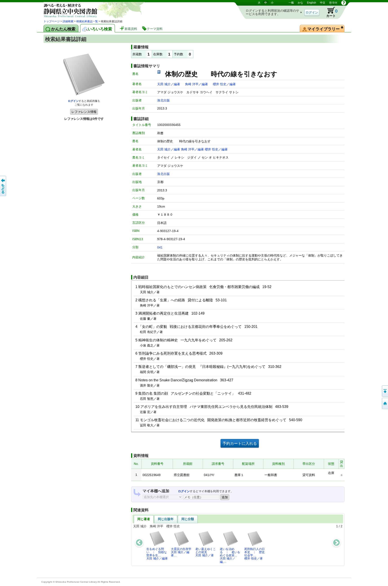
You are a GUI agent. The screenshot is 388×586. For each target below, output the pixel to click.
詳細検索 (68, 21)
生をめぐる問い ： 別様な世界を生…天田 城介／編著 (157, 553)
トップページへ (384, 403)
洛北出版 (163, 100)
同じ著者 (143, 519)
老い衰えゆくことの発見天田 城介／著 (205, 552)
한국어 (333, 2)
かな (300, 2)
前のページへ (3, 186)
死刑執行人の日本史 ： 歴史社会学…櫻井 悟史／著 (254, 553)
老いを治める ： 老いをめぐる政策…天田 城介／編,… (230, 555)
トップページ (52, 21)
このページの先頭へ (384, 391)
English (311, 2)
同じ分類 (187, 519)
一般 (291, 2)
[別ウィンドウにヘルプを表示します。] (344, 3)
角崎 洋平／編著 (197, 84)
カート (330, 12)
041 (160, 247)
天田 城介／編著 (169, 84)
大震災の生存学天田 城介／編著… (181, 552)
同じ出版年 (166, 519)
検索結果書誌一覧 (87, 21)
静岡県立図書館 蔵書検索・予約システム (91, 9)
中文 (322, 2)
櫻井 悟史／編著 (224, 84)
